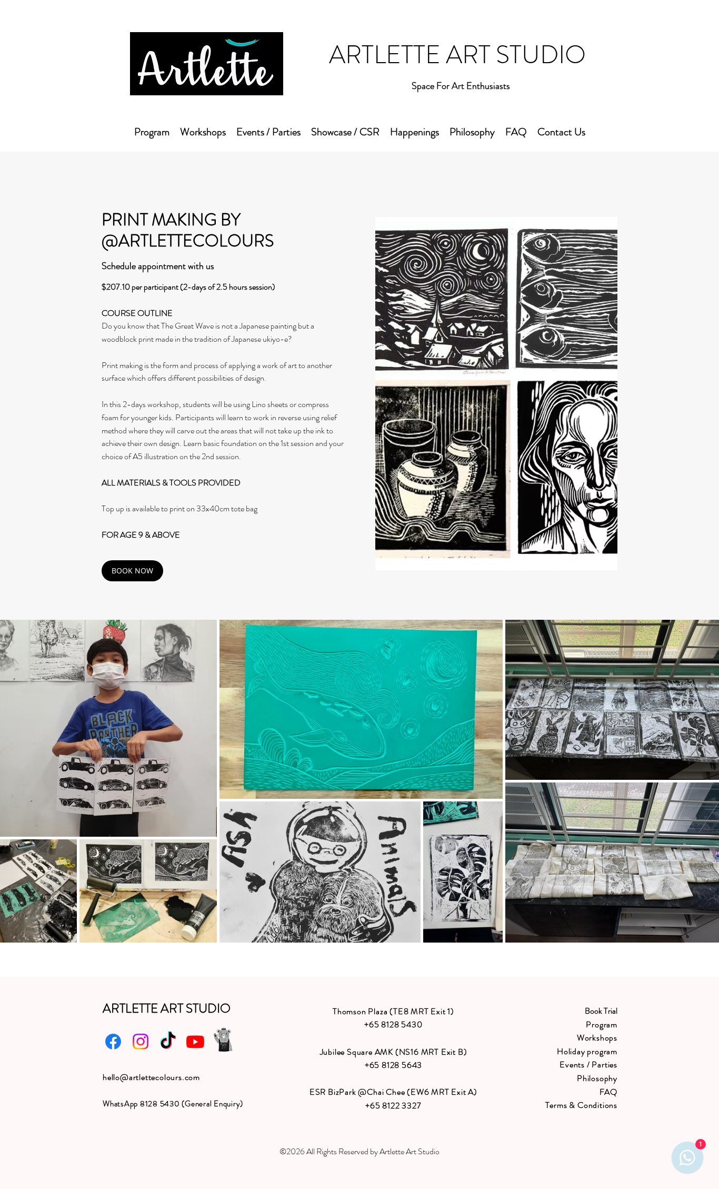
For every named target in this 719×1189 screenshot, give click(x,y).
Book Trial (601, 1011)
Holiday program (587, 1051)
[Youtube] (195, 1041)
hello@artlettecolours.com (151, 1077)
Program (601, 1024)
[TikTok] (167, 1041)
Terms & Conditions (581, 1105)
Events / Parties (588, 1064)
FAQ (608, 1092)
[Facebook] (113, 1041)
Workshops (597, 1038)
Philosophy (597, 1078)
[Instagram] (140, 1041)
